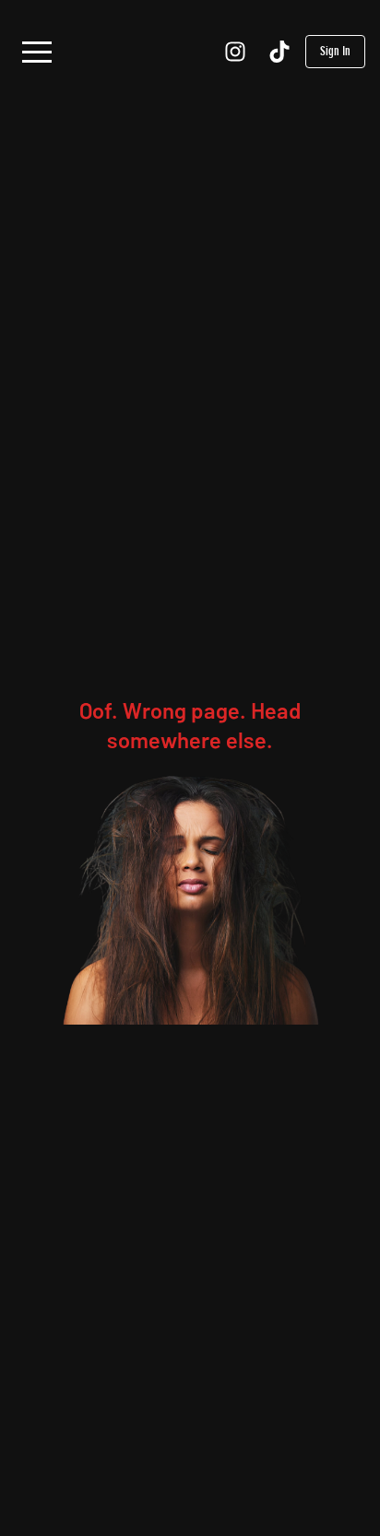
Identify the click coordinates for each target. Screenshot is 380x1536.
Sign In (335, 51)
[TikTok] (279, 51)
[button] (37, 51)
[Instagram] (235, 51)
